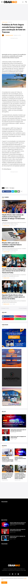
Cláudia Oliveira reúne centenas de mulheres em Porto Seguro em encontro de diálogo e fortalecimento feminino (13, 217)
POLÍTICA (10, 22)
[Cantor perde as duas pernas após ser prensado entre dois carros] (6, 431)
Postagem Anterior (5, 308)
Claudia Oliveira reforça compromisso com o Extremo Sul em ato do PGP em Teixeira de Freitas (13, 270)
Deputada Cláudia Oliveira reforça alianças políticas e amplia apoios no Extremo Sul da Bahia (13, 297)
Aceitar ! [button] (4, 582)
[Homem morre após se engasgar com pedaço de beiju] (6, 438)
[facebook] (12, 574)
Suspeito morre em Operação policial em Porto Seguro (20, 458)
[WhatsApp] (15, 191)
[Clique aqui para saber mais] (14, 490)
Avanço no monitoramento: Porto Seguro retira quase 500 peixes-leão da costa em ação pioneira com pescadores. (7, 476)
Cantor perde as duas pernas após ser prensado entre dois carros (18, 430)
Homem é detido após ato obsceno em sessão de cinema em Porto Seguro (18, 523)
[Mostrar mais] (21, 191)
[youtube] (18, 574)
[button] (2, 2)
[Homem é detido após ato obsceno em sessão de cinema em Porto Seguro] (5, 524)
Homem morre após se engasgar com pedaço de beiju (18, 437)
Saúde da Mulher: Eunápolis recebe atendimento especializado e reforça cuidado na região (7, 459)
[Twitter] (12, 191)
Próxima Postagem (23, 308)
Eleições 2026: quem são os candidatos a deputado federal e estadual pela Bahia (12, 244)
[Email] (18, 191)
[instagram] (15, 574)
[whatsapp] (10, 574)
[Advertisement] (14, 12)
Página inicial (4, 22)
